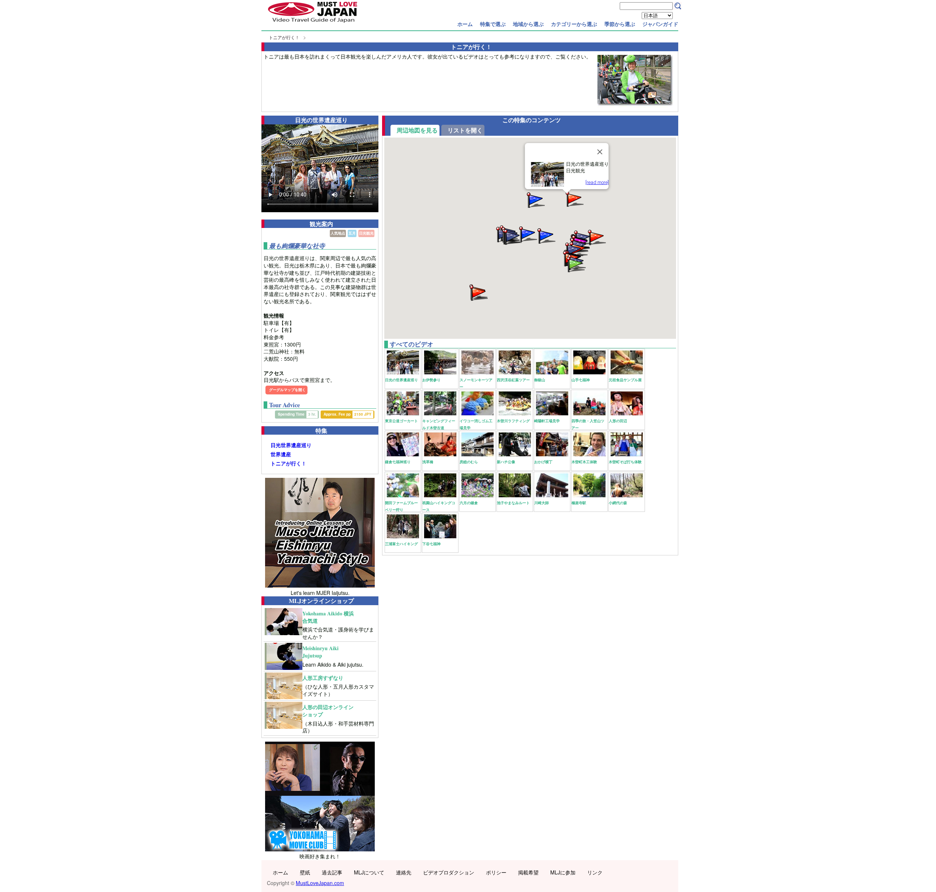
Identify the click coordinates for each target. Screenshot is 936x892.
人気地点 (338, 233)
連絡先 (403, 872)
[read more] (597, 182)
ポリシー (496, 872)
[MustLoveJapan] (312, 23)
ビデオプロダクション (448, 872)
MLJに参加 (562, 872)
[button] (512, 236)
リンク (595, 872)
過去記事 (332, 872)
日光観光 (366, 233)
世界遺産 (281, 454)
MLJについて (369, 872)
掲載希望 (528, 872)
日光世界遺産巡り (291, 445)
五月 (352, 233)
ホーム (465, 23)
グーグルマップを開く (287, 389)
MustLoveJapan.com (320, 883)
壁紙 (305, 872)
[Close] (600, 152)
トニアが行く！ (284, 37)
